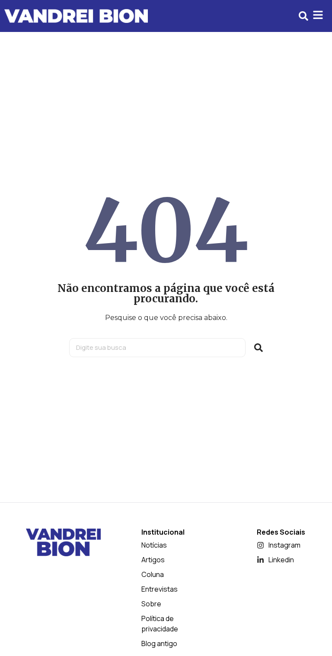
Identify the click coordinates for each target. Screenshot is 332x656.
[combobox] (157, 347)
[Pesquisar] (258, 347)
